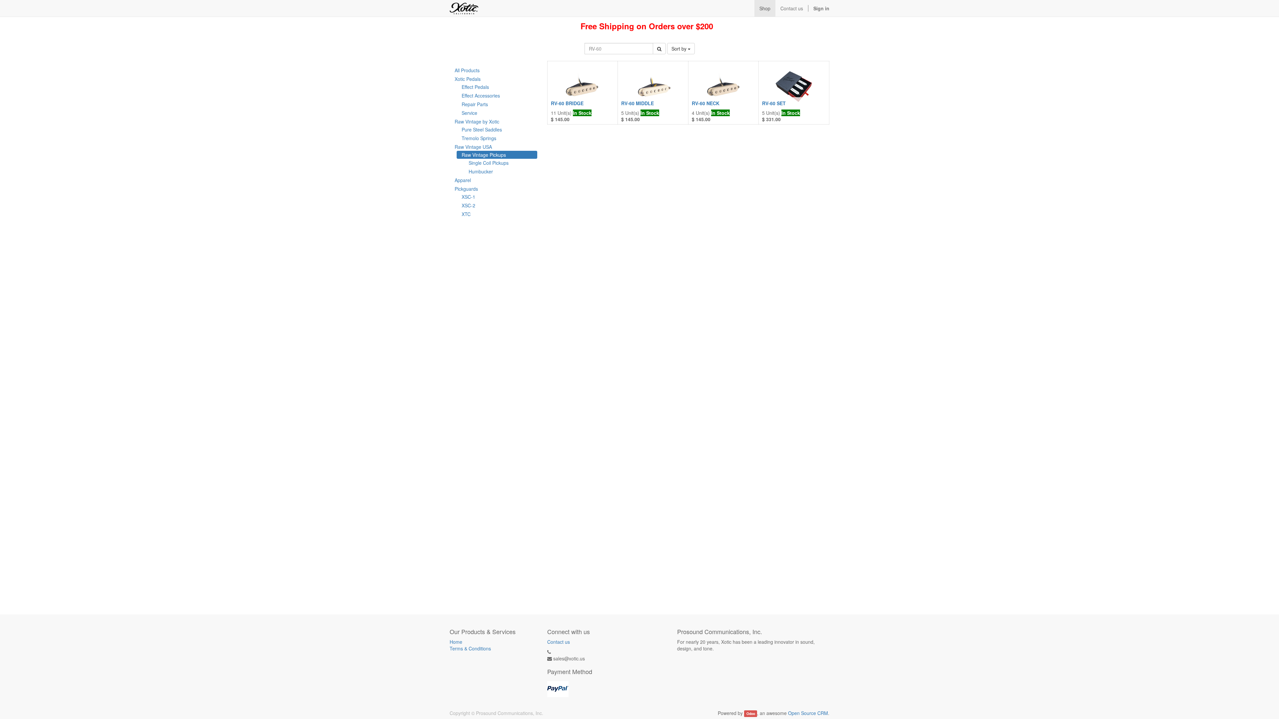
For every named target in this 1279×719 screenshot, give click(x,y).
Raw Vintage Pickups (484, 154)
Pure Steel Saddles (482, 129)
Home (456, 641)
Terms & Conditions (470, 648)
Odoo (750, 713)
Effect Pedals (475, 87)
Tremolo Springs (479, 138)
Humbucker (481, 171)
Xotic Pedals (468, 79)
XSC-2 (468, 205)
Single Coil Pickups (489, 162)
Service (469, 113)
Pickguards (466, 188)
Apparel (463, 180)
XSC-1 (468, 196)
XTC (466, 214)
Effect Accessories (481, 95)
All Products (467, 70)
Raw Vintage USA (473, 146)
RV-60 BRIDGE (567, 103)
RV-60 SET (774, 103)
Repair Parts (475, 104)
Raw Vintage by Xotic (477, 121)
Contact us (558, 641)
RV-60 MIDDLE (637, 103)
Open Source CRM (808, 713)
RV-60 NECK (705, 103)
